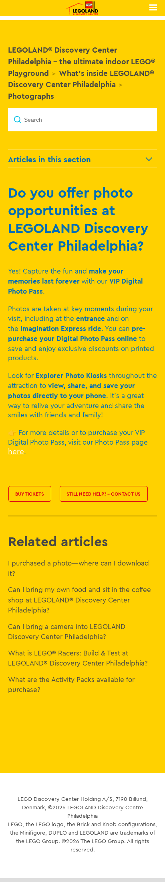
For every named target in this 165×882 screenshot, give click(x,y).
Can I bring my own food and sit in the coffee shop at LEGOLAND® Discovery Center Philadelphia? (79, 599)
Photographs (31, 96)
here (16, 451)
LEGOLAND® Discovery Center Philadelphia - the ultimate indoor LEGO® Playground (81, 61)
